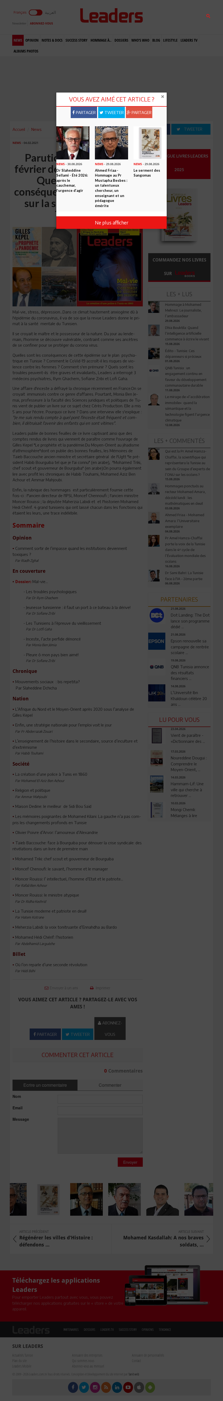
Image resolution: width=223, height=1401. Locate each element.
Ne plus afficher (111, 222)
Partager (85, 112)
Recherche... (161, 17)
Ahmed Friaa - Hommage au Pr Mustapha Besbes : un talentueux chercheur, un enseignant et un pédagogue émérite (111, 188)
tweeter (113, 112)
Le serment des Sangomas (147, 173)
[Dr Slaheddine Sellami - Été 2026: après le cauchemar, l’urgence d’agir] (72, 142)
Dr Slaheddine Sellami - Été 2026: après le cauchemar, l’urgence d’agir (72, 180)
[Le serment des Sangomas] (150, 142)
